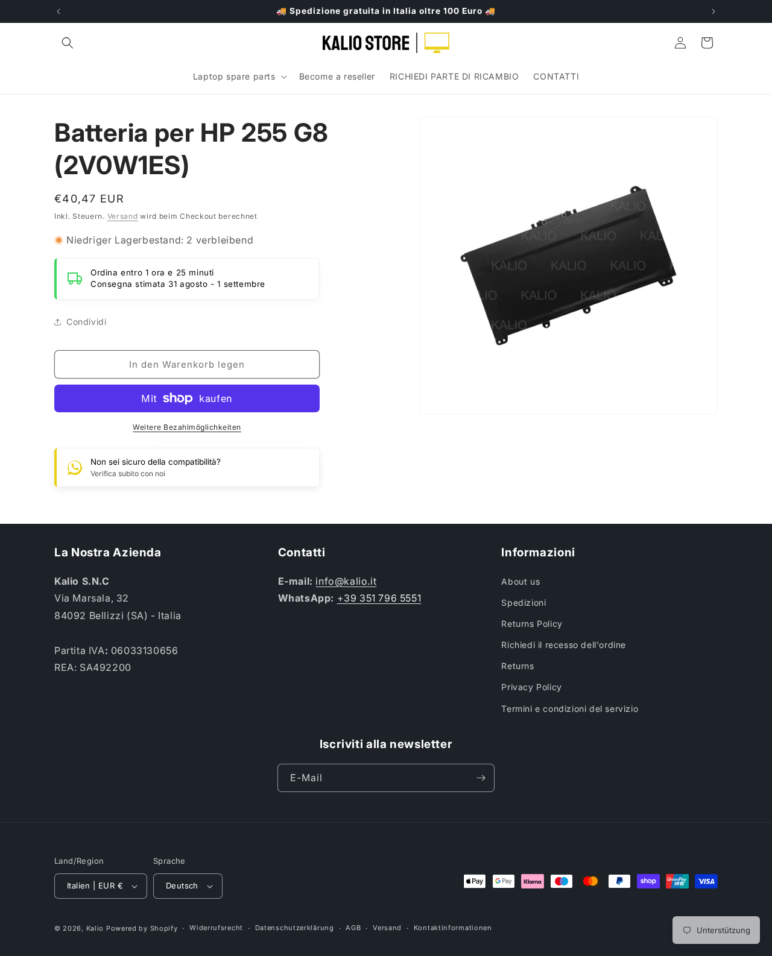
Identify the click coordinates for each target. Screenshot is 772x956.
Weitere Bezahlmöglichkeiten (187, 427)
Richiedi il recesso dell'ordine (563, 645)
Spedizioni (523, 602)
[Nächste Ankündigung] (713, 11)
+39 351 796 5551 (379, 598)
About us (520, 581)
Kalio (95, 928)
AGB (353, 927)
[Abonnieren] (480, 778)
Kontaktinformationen (453, 927)
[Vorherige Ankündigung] (58, 11)
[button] (67, 43)
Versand (122, 216)
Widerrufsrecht (216, 927)
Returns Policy (531, 623)
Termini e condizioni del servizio (569, 708)
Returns (517, 666)
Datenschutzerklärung (294, 927)
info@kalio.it (345, 581)
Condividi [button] (86, 321)
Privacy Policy (531, 687)
